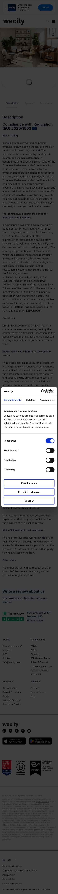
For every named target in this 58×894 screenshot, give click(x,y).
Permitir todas (29, 483)
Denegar (29, 500)
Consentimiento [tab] (12, 400)
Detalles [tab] (30, 400)
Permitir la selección (29, 492)
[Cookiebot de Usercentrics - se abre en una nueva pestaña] (41, 391)
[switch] (50, 450)
